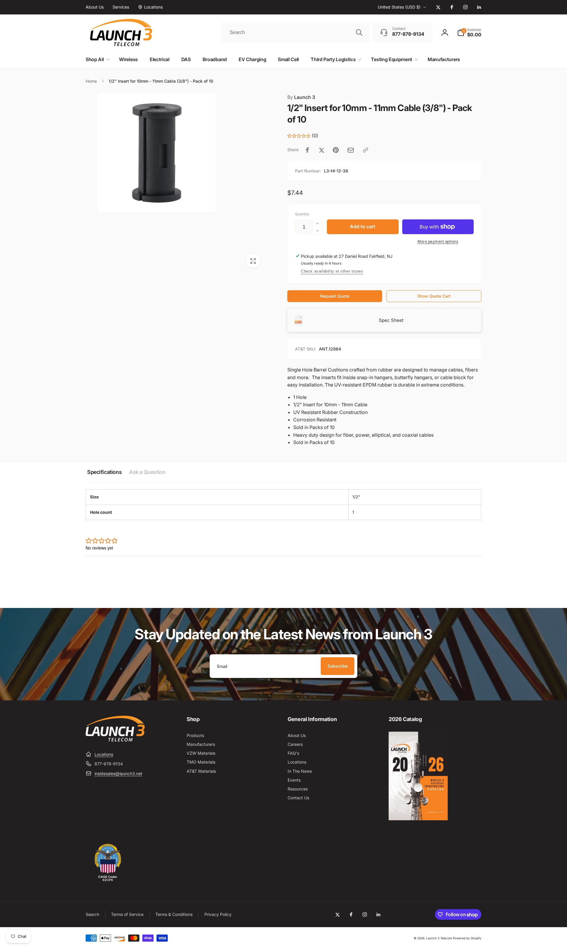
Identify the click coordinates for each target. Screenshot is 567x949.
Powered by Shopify (467, 938)
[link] (95, 7)
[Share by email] (350, 150)
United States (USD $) (399, 6)
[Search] (359, 32)
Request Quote (334, 296)
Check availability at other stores (332, 271)
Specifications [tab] (104, 472)
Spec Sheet (391, 320)
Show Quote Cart (434, 296)
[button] (469, 32)
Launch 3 (301, 97)
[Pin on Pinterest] (336, 150)
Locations (103, 754)
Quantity (302, 214)
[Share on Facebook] (307, 150)
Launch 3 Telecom (439, 938)
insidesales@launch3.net (118, 773)
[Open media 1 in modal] (175, 183)
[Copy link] (366, 150)
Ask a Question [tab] (147, 472)
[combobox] (295, 32)
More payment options (438, 241)
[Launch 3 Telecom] (115, 740)
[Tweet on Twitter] (322, 150)
